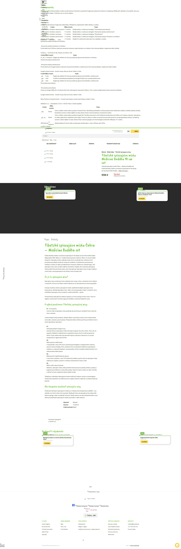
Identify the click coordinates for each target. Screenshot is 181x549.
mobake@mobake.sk (117, 131)
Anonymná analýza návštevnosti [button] (50, 59)
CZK (128, 131)
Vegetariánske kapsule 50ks (149, 437)
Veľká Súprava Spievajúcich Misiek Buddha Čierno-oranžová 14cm (151, 193)
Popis (46, 239)
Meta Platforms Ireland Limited (50, 99)
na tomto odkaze (44, 34)
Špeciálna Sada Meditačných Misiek (57, 193)
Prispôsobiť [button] (44, 39)
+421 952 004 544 (118, 132)
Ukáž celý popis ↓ (123, 170)
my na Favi (93, 510)
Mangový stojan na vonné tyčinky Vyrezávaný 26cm (57, 438)
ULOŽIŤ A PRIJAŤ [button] (46, 126)
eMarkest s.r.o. (45, 103)
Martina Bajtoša (134, 545)
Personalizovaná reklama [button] (48, 83)
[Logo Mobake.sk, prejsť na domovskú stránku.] (51, 131)
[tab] (46, 239)
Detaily (54, 239)
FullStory (43, 52)
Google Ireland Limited (47, 71)
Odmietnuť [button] (52, 39)
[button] (91, 419)
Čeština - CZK (91, 515)
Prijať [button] (59, 39)
